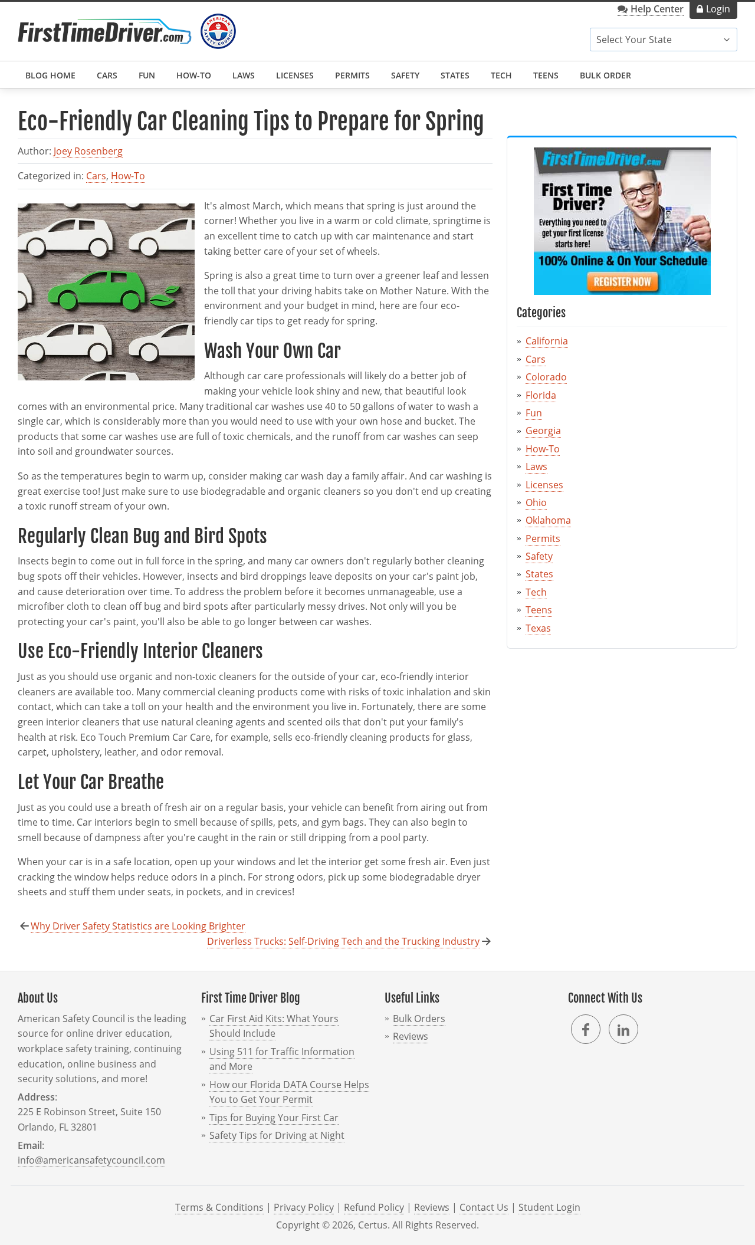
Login (718, 8)
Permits (352, 75)
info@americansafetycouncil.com (91, 1160)
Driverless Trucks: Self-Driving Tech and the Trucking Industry (343, 941)
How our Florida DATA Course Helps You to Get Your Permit (289, 1092)
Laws (243, 75)
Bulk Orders (419, 1018)
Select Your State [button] (634, 39)
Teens (546, 75)
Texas (538, 628)
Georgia (543, 430)
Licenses (295, 75)
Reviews (410, 1036)
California (547, 340)
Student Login (549, 1207)
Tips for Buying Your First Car (274, 1117)
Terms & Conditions (219, 1207)
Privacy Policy (304, 1207)
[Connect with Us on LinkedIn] (623, 1029)
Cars (107, 75)
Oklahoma (548, 520)
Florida (541, 395)
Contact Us (483, 1207)
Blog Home (50, 75)
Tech (501, 75)
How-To (193, 75)
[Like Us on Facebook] (585, 1029)
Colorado (546, 376)
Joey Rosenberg (88, 150)
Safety (405, 75)
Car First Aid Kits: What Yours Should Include (274, 1026)
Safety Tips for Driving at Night (276, 1135)
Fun (147, 75)
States (455, 75)
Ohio (536, 502)
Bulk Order (605, 75)
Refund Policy (374, 1207)
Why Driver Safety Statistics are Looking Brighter (138, 925)
